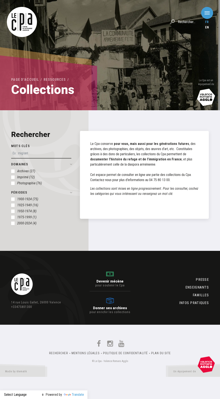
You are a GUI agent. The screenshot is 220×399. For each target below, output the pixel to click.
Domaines (19, 164)
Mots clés (20, 146)
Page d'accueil (25, 80)
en (207, 27)
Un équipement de (184, 371)
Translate (78, 395)
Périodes (19, 192)
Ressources (55, 80)
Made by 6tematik (16, 371)
